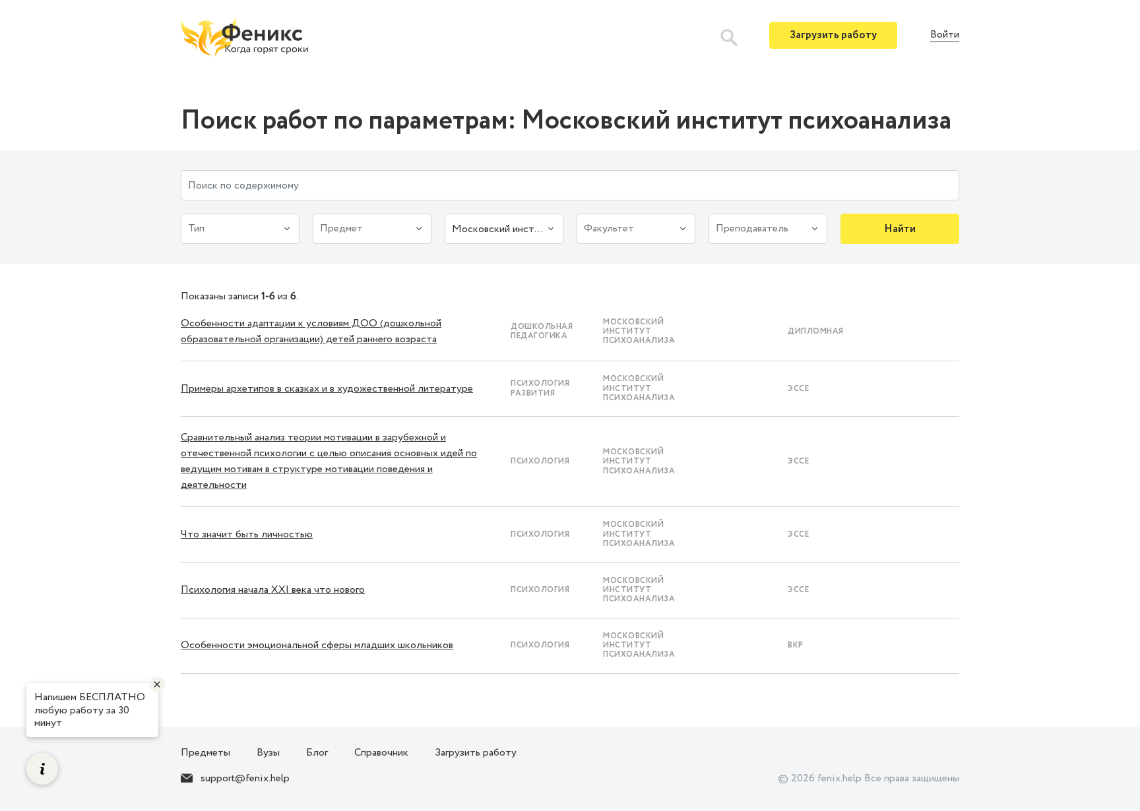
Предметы (205, 752)
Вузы (268, 752)
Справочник (381, 752)
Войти (944, 35)
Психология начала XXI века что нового (273, 589)
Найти (900, 229)
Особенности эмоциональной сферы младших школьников (317, 645)
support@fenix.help (245, 778)
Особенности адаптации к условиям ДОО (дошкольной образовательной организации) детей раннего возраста (311, 331)
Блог (317, 752)
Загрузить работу (833, 35)
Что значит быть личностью (247, 534)
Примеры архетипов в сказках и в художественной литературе (327, 388)
